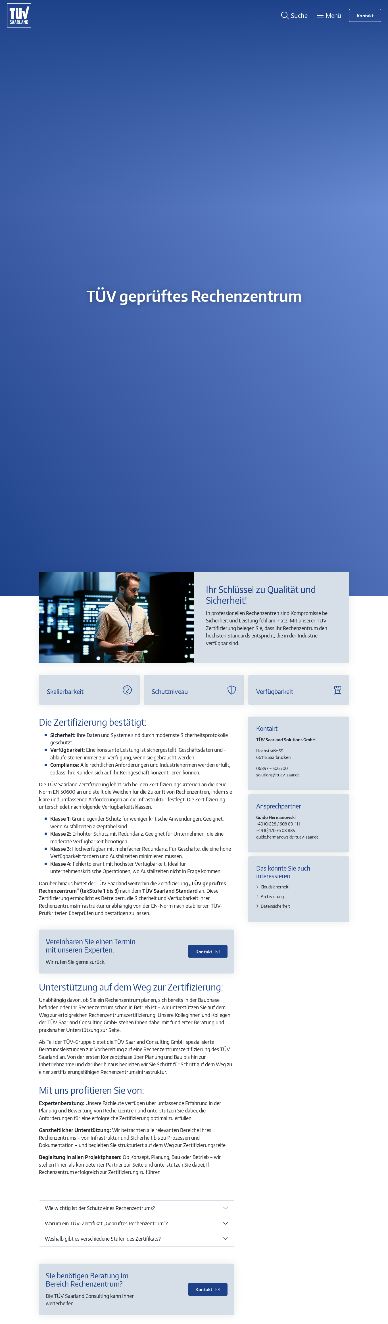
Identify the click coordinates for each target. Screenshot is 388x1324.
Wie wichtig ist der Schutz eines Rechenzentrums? (100, 1208)
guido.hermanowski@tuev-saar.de (287, 836)
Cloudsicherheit (275, 886)
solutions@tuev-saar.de (278, 774)
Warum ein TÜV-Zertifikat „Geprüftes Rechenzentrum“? (106, 1223)
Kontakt (365, 15)
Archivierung (272, 896)
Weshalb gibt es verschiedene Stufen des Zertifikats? (103, 1239)
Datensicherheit (275, 905)
